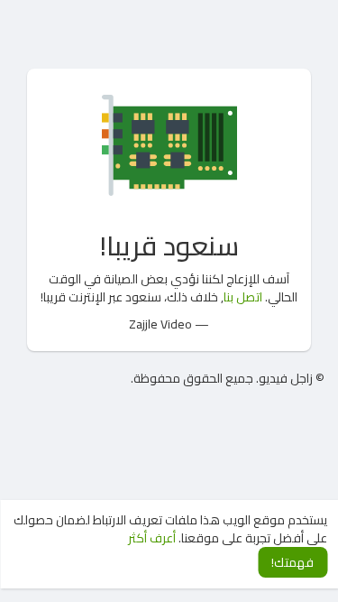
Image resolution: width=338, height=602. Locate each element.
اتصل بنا (243, 297)
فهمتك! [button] (292, 562)
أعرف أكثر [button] (152, 538)
